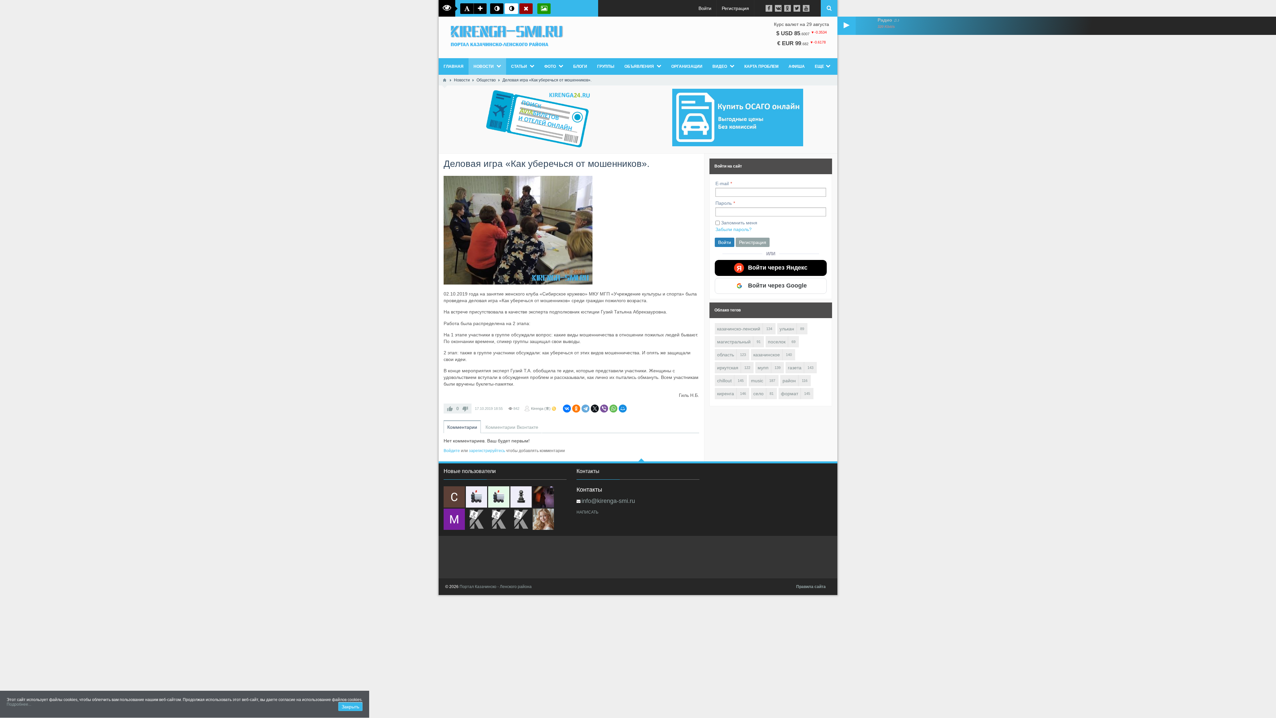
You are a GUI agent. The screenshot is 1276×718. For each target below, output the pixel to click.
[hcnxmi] (498, 497)
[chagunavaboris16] (521, 497)
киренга (725, 393)
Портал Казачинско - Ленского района (496, 586)
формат (789, 393)
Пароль (723, 203)
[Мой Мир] (623, 409)
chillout (724, 380)
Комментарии (462, 427)
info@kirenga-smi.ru (608, 501)
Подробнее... (19, 704)
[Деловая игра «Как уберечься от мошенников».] (518, 230)
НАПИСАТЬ (587, 512)
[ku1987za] (476, 497)
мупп (763, 367)
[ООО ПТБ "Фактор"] (498, 519)
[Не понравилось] (465, 409)
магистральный (734, 341)
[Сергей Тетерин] (454, 497)
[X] (595, 409)
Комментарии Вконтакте (511, 427)
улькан (787, 328)
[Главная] (444, 80)
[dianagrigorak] (543, 497)
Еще (819, 66)
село (758, 393)
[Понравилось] (450, 409)
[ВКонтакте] (567, 409)
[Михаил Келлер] (454, 519)
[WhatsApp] (613, 409)
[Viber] (604, 409)
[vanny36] (543, 519)
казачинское (766, 354)
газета (794, 367)
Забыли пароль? (733, 229)
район (789, 380)
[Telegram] (585, 409)
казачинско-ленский (738, 328)
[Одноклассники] (576, 409)
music (757, 380)
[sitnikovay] (476, 519)
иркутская (727, 367)
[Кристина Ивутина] (521, 519)
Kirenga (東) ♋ (543, 409)
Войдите (452, 450)
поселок (777, 341)
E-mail (722, 183)
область (725, 354)
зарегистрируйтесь (487, 450)
